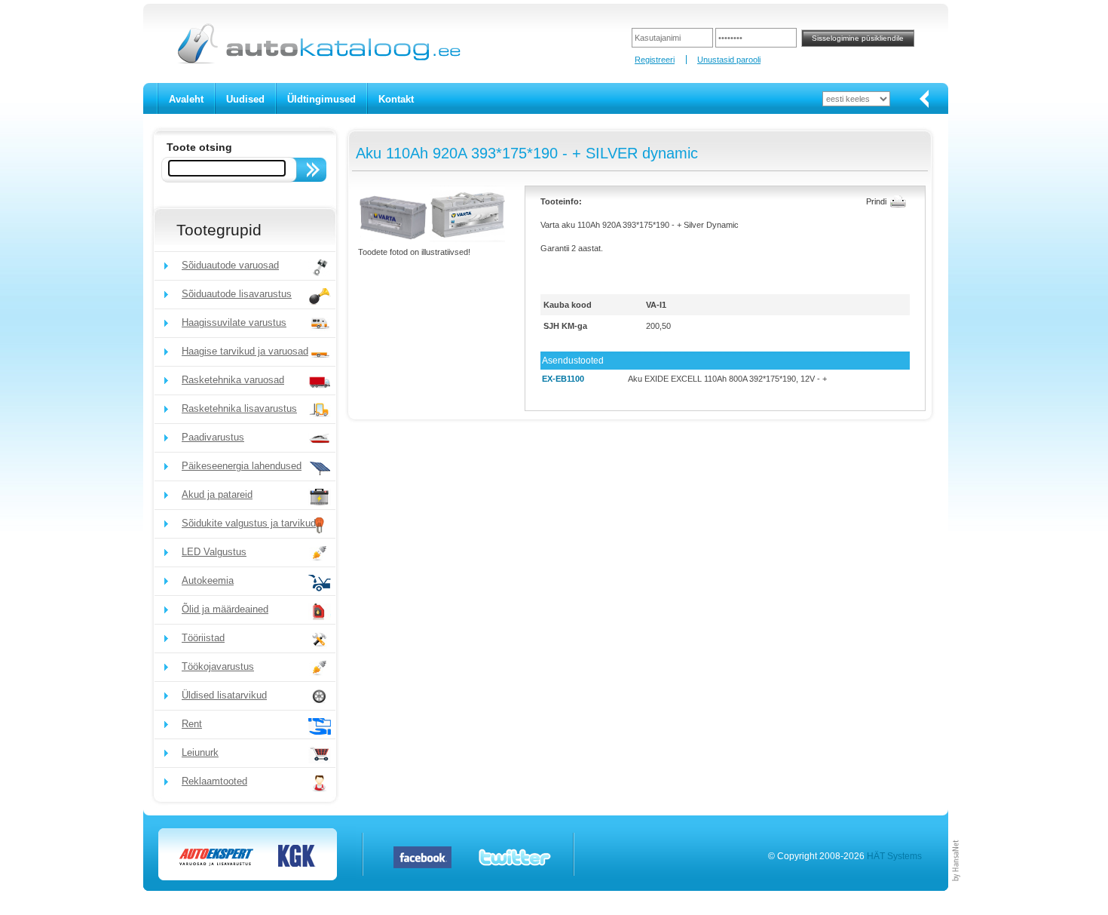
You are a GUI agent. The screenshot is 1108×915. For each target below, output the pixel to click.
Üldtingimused (321, 99)
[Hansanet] (956, 887)
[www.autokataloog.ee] (318, 61)
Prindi (876, 201)
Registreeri (655, 59)
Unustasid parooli (729, 59)
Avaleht (186, 99)
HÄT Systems (894, 856)
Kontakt (396, 99)
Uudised (245, 99)
